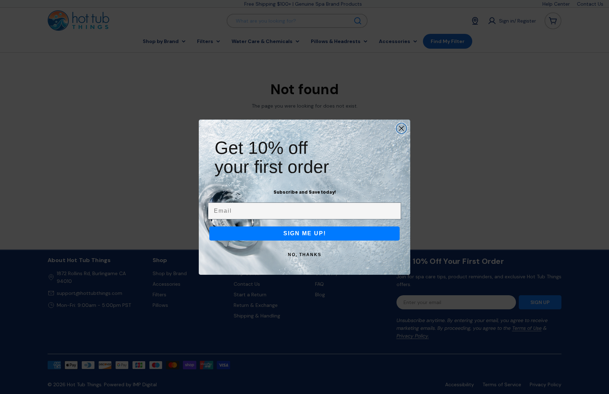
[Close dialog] (401, 128)
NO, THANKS (304, 254)
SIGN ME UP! (304, 233)
